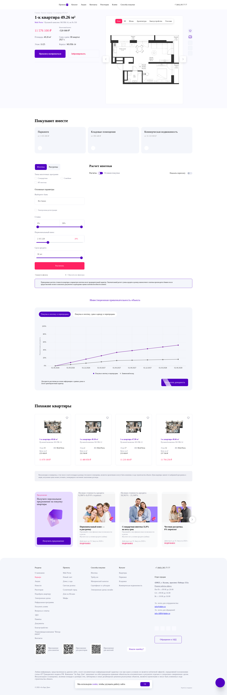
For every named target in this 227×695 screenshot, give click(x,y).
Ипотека (94, 573)
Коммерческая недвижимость (130, 586)
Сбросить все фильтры (76, 275)
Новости (38, 586)
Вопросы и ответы (42, 611)
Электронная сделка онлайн (102, 590)
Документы (39, 623)
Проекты (63, 5)
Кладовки (123, 581)
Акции (83, 5)
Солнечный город (70, 590)
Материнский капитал (100, 581)
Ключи (114, 5)
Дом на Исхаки (69, 594)
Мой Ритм (39, 22)
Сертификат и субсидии (100, 586)
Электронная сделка (43, 598)
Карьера (38, 577)
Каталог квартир (46, 13)
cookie (95, 684)
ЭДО (36, 615)
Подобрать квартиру (43, 594)
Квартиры (123, 573)
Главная (37, 13)
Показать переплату (177, 173)
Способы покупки (128, 5)
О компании (40, 573)
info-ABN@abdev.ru (162, 613)
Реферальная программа (44, 602)
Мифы (65, 598)
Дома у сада (67, 581)
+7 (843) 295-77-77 (162, 568)
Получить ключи (41, 607)
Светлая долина (69, 586)
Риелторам (104, 5)
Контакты (93, 5)
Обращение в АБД (168, 639)
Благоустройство (41, 628)
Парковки (123, 577)
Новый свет (67, 577)
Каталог (74, 5)
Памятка (38, 619)
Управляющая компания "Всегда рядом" (47, 633)
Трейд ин (94, 577)
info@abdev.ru (160, 607)
